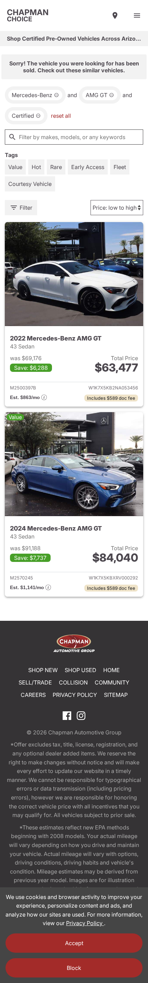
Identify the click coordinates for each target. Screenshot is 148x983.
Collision (73, 682)
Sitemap (116, 694)
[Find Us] (115, 15)
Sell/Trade (35, 682)
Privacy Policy (75, 694)
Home (111, 670)
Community (112, 682)
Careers (33, 694)
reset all (61, 115)
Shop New (43, 670)
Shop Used (80, 670)
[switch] (137, 15)
